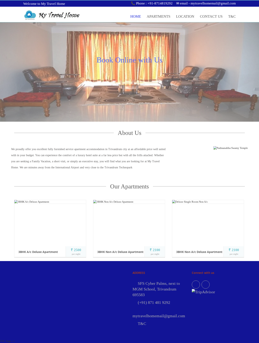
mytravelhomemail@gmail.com (159, 316)
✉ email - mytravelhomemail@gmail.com (206, 3)
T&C (232, 16)
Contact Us (211, 16)
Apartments (158, 16)
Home (135, 16)
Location (185, 16)
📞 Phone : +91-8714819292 (152, 3)
